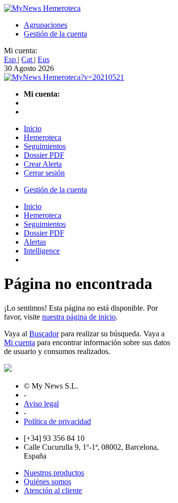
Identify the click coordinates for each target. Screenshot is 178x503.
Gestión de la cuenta (55, 34)
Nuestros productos (54, 472)
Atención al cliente (53, 490)
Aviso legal (41, 403)
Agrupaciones (45, 25)
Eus (43, 59)
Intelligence (42, 251)
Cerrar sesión (44, 173)
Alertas (35, 242)
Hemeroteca (42, 137)
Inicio (33, 128)
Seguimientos (45, 146)
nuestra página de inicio (79, 317)
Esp (11, 59)
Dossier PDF (44, 155)
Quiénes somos (47, 481)
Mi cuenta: (20, 50)
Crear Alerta (43, 164)
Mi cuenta (19, 342)
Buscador (44, 333)
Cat (27, 59)
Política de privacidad (57, 421)
